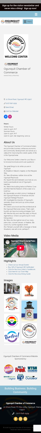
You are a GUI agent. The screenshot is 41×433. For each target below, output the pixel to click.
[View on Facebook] (6, 118)
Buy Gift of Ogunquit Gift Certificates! (21, 267)
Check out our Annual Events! (18, 265)
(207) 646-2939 (22, 413)
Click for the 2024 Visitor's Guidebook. (22, 269)
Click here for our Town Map (18, 271)
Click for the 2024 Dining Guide (19, 274)
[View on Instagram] (10, 118)
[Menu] (36, 14)
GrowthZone (26, 429)
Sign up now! (30, 8)
